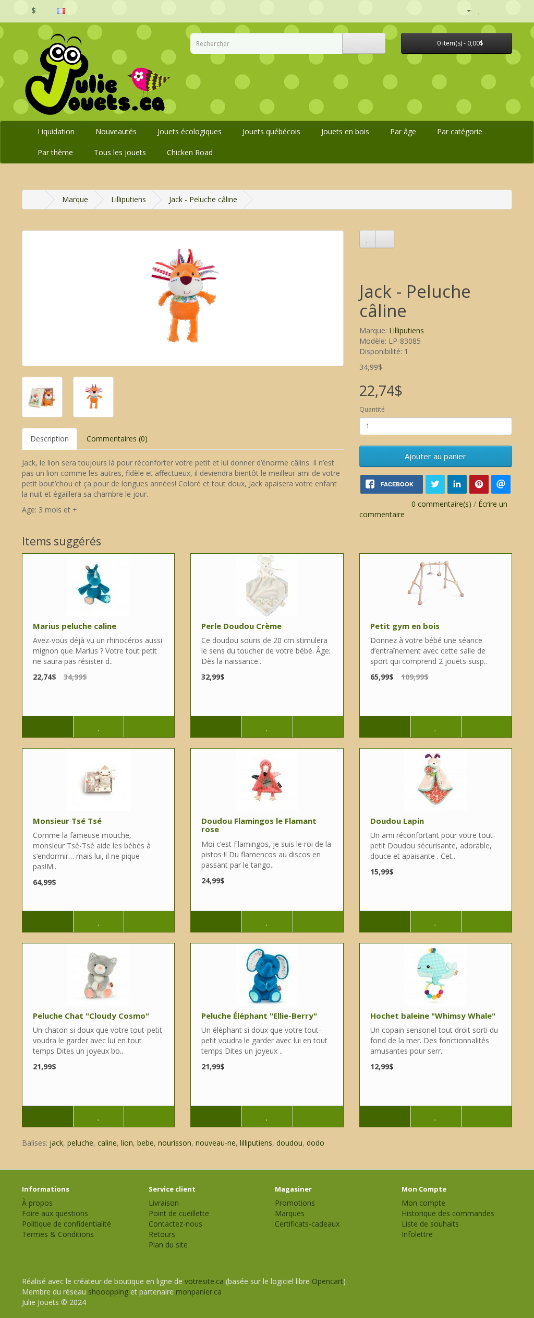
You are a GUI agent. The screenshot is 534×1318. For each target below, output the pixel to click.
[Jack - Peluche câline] (183, 298)
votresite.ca (204, 1281)
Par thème (55, 152)
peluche (80, 1143)
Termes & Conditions (58, 1234)
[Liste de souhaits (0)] (479, 10)
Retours (162, 1234)
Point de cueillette (179, 1213)
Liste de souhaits (430, 1224)
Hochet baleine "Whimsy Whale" (432, 1015)
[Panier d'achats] (491, 10)
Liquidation (56, 131)
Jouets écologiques (189, 131)
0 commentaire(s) (441, 504)
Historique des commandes (448, 1213)
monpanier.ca (199, 1292)
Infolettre (417, 1234)
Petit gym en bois (405, 626)
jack (56, 1143)
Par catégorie (459, 131)
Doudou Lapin (397, 820)
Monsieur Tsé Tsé (67, 820)
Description (49, 439)
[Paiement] (504, 10)
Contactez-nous (175, 1224)
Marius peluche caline (74, 626)
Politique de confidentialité (66, 1224)
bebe (145, 1143)
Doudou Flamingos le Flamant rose (259, 825)
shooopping (108, 1292)
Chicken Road (190, 152)
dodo (315, 1143)
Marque (75, 199)
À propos (37, 1203)
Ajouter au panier (435, 456)
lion (127, 1143)
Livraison (164, 1203)
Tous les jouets (120, 152)
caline (107, 1143)
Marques (290, 1213)
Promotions (295, 1203)
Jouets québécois (271, 131)
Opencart (327, 1281)
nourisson (174, 1143)
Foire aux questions (55, 1213)
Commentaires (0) (117, 439)
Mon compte (423, 1203)
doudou (289, 1143)
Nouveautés (116, 131)
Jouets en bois (345, 131)
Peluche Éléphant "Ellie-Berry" (259, 1015)
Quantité (372, 409)
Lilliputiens (128, 199)
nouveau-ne (216, 1143)
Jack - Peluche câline (203, 199)
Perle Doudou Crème (241, 626)
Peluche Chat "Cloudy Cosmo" (91, 1015)
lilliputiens (256, 1143)
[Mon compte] (464, 10)
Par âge (403, 131)
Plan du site (168, 1245)
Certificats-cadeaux (307, 1224)
